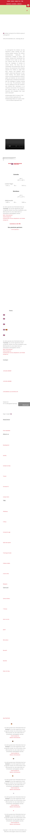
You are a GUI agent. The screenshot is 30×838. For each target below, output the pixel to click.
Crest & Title (6, 573)
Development (6, 445)
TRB (22, 1)
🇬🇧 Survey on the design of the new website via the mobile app (15, 316)
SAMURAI (8, 4)
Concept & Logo (6, 532)
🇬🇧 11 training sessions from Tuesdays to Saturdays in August (13, 325)
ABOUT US (17, 1)
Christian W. (6, 486)
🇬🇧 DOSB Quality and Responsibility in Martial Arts (13, 336)
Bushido (5, 660)
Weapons (5, 584)
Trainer (4, 476)
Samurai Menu (6, 598)
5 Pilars (4, 521)
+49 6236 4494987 (7, 370)
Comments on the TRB (15, 223)
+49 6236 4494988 (7, 381)
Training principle (7, 553)
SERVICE (19, 4)
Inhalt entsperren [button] (7, 216)
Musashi (5, 650)
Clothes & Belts (6, 563)
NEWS (12, 1)
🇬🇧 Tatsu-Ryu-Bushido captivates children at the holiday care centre (12, 320)
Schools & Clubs (6, 465)
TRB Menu (5, 511)
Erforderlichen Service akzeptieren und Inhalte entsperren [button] (14, 219)
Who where (5, 640)
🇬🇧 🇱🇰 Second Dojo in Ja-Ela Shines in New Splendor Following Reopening (13, 331)
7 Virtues (5, 609)
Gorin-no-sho (6, 619)
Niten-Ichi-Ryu (6, 671)
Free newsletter (6, 430)
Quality (4, 455)
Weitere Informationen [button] (15, 737)
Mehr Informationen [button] (7, 215)
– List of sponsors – (15, 229)
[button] (28, 5)
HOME (8, 1)
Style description (7, 542)
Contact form (6, 497)
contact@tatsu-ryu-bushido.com (10, 391)
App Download (6, 718)
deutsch (13, 168)
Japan (4, 629)
